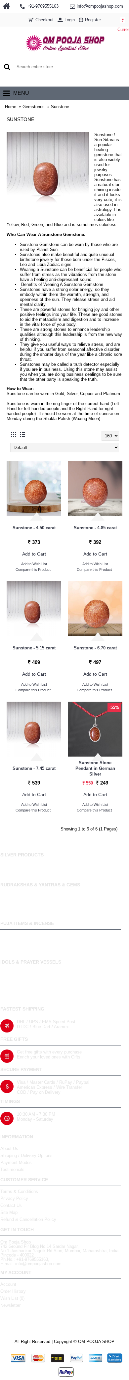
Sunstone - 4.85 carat (95, 527)
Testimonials (12, 1169)
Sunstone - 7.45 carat (34, 768)
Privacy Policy (14, 1198)
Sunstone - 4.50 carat (34, 527)
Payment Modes (16, 1162)
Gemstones (33, 106)
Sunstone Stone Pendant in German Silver (95, 768)
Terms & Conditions (19, 1191)
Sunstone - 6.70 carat (95, 647)
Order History (13, 1291)
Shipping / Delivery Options (26, 1155)
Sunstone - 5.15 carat (34, 647)
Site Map (9, 1212)
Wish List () (12, 1298)
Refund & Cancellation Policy (28, 1219)
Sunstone (60, 106)
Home (10, 106)
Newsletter (10, 1305)
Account (8, 1284)
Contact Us (11, 1205)
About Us (9, 1148)
